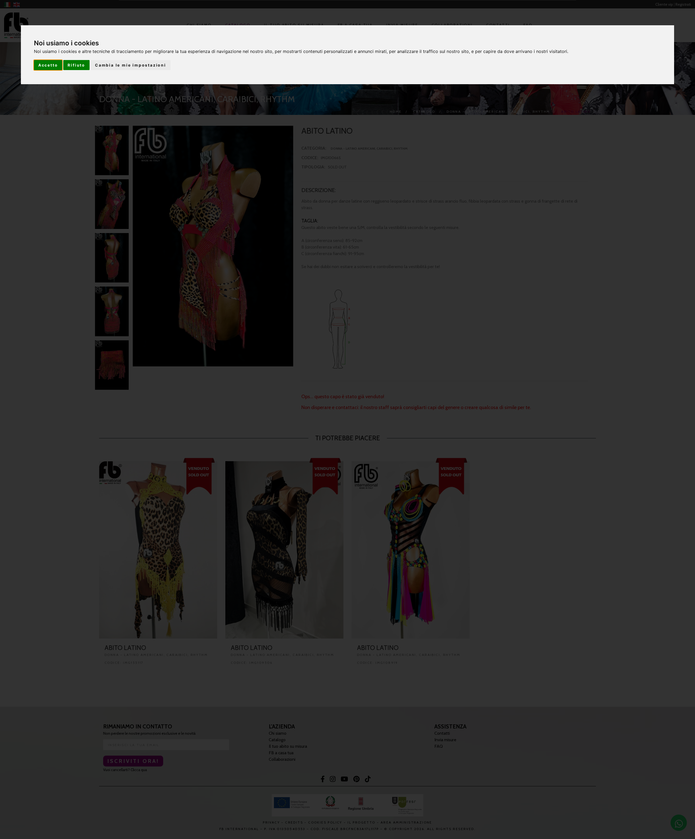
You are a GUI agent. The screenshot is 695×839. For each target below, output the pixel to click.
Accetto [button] (48, 65)
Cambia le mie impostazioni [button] (130, 65)
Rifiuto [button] (76, 65)
